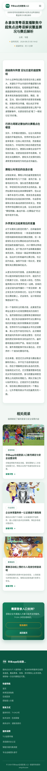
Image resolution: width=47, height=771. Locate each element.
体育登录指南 (8, 692)
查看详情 (10, 474)
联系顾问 (23, 625)
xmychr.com (23, 767)
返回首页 (23, 632)
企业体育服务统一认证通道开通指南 (23, 512)
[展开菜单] (40, 6)
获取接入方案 (8, 700)
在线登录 (6, 696)
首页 (4, 688)
